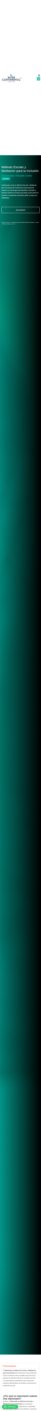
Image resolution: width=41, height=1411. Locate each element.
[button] (38, 78)
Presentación (9, 1366)
